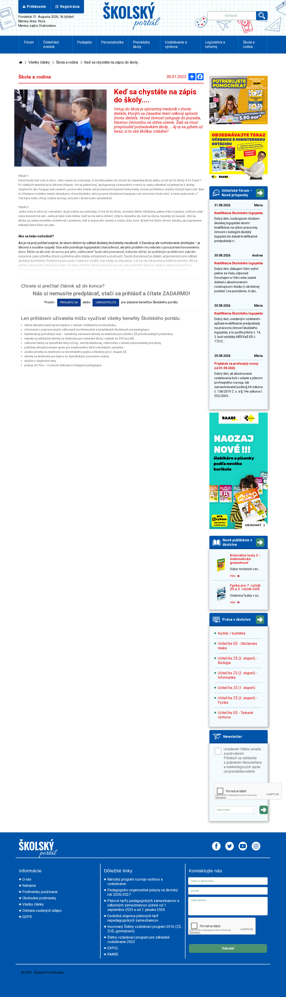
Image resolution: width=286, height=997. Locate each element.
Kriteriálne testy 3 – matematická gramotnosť (245, 559)
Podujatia (84, 42)
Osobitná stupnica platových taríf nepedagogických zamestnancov (132, 918)
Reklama (29, 885)
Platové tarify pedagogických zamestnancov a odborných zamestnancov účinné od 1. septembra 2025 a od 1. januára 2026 (143, 905)
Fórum (29, 42)
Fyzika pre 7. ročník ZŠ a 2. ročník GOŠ (245, 587)
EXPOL (112, 948)
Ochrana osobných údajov (42, 910)
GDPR (27, 917)
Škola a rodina (248, 44)
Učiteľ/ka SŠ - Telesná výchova (235, 715)
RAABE (112, 954)
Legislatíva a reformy (215, 44)
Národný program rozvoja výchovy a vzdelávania (135, 881)
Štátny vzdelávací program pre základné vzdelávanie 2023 (138, 939)
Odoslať (228, 948)
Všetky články (39, 62)
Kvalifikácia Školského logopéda (238, 213)
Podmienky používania (39, 892)
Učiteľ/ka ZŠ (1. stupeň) (236, 688)
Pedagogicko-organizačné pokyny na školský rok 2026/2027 (142, 892)
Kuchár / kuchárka (231, 633)
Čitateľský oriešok (51, 44)
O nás (26, 879)
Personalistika (112, 42)
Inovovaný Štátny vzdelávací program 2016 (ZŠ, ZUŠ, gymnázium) (144, 929)
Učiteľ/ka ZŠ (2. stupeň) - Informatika (237, 675)
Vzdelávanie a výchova (176, 44)
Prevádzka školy (141, 44)
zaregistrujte (105, 302)
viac (233, 575)
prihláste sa (69, 302)
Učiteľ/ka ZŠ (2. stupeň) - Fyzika (237, 700)
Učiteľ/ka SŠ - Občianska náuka (237, 645)
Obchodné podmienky (39, 898)
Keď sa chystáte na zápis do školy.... (112, 62)
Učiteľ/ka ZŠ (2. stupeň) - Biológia (237, 660)
